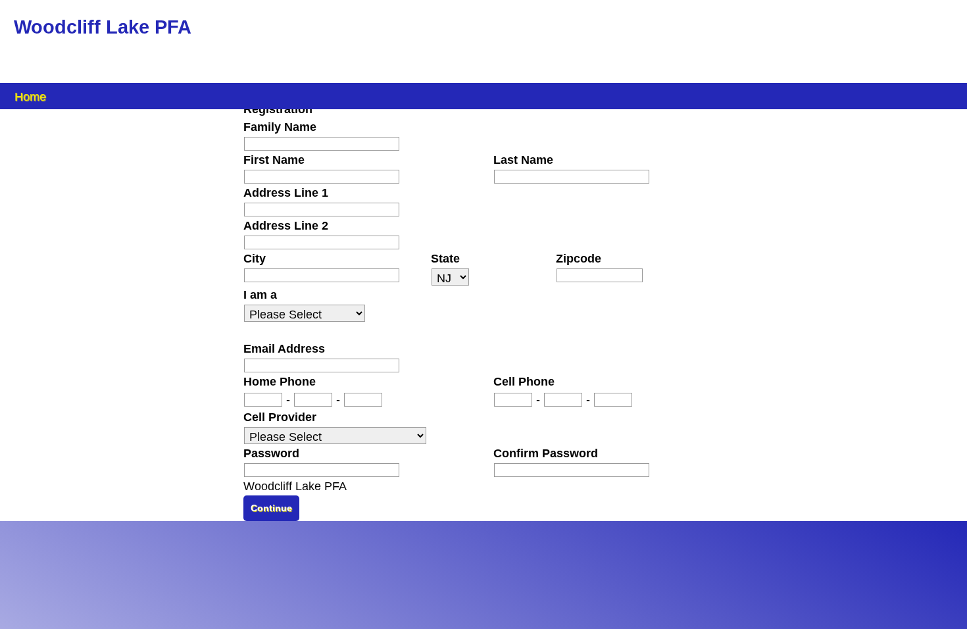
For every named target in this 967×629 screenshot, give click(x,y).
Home (30, 95)
